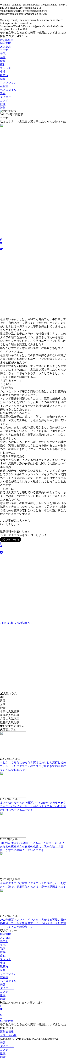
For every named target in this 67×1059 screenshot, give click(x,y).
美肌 (2, 53)
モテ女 (4, 50)
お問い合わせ (8, 1035)
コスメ (4, 100)
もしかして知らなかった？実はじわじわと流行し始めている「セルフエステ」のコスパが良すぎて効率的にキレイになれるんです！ (33, 766)
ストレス (5, 68)
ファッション (8, 82)
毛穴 (2, 57)
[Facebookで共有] (1, 1006)
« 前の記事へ (8, 622)
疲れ (2, 64)
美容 (2, 93)
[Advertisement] (33, 284)
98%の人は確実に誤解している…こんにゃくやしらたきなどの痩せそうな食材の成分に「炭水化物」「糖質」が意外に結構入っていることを (32, 846)
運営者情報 (7, 1031)
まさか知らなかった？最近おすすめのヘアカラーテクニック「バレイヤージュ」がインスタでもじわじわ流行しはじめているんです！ (33, 806)
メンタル (5, 46)
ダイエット (7, 96)
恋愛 (2, 78)
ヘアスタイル (8, 89)
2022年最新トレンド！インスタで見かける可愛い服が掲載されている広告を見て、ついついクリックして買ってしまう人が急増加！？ (33, 923)
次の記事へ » (24, 622)
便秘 (2, 60)
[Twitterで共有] (1, 1009)
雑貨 (2, 107)
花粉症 (4, 86)
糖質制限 (5, 42)
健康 (2, 104)
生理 (2, 71)
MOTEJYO (6, 39)
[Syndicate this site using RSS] (1, 1015)
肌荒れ (4, 75)
